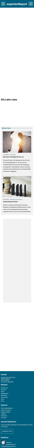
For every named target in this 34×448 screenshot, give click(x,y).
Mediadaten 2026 (7, 431)
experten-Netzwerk (6, 442)
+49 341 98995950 (8, 382)
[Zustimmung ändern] (3, 442)
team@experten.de (10, 444)
